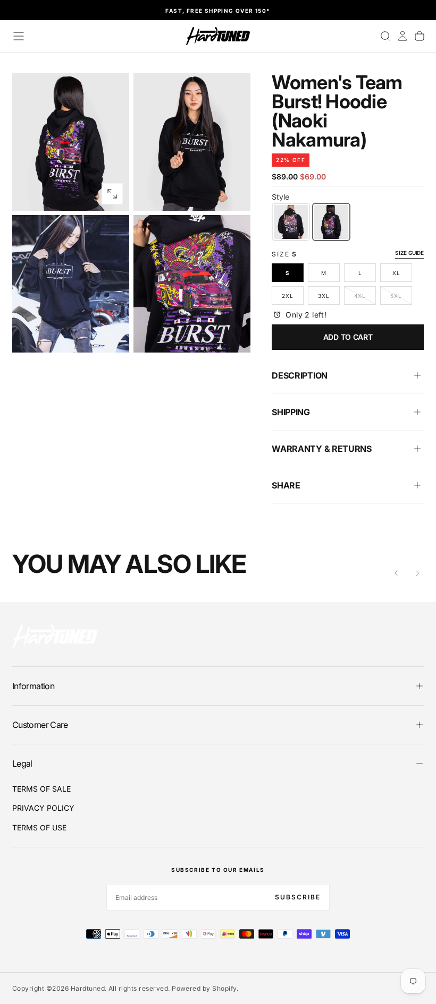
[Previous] (396, 573)
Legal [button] (22, 763)
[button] (18, 36)
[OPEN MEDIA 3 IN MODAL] (233, 335)
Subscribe (298, 897)
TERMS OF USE (39, 827)
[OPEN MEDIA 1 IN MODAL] (233, 193)
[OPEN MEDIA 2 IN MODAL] (112, 335)
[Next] (417, 573)
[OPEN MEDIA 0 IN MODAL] (112, 193)
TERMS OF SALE (41, 788)
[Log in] (402, 36)
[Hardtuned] (54, 636)
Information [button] (33, 686)
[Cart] (419, 36)
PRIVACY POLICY (43, 807)
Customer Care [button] (40, 724)
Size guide (409, 253)
